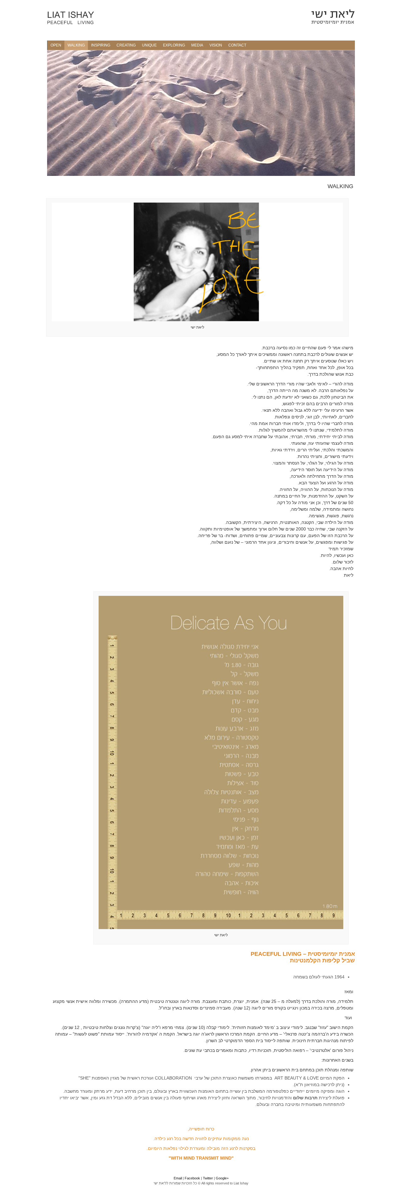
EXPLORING (174, 45)
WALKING (76, 45)
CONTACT (237, 45)
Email (178, 1178)
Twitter (208, 1178)
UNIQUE (149, 45)
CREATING (126, 45)
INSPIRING (100, 45)
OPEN (56, 45)
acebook (193, 1178)
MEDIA (197, 45)
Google (221, 1178)
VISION (215, 45)
